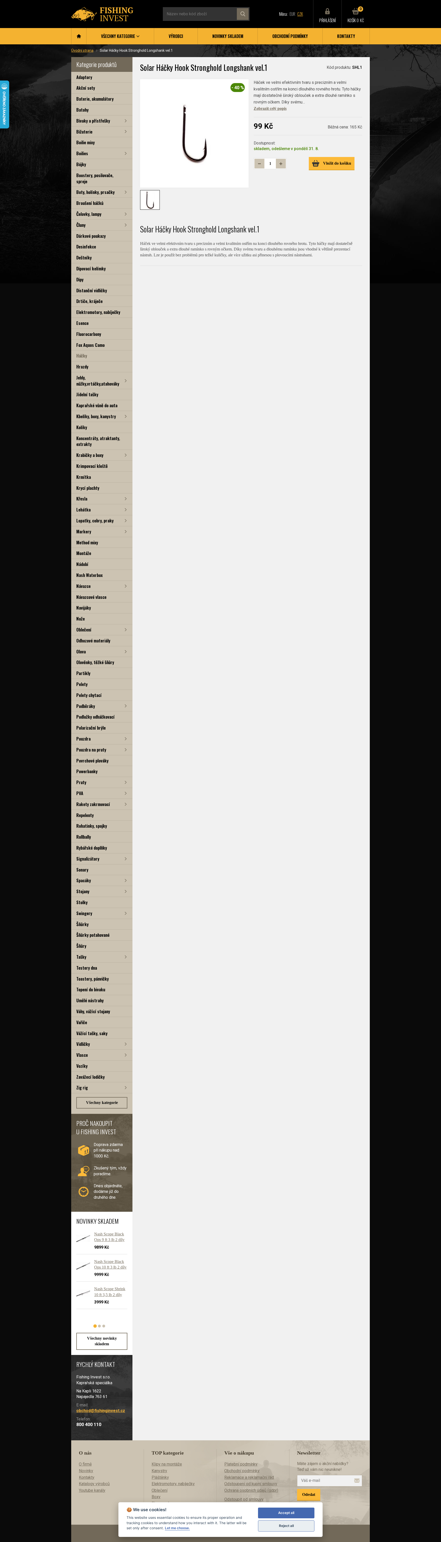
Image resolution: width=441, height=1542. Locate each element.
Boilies (82, 153)
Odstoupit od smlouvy (244, 1499)
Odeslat (308, 1494)
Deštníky (84, 257)
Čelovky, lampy (88, 214)
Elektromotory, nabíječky (98, 312)
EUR (292, 14)
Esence (82, 323)
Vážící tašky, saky (91, 1033)
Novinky (86, 1470)
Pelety (82, 684)
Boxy (156, 1496)
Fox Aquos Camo (90, 345)
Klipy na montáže (167, 1464)
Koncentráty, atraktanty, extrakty (98, 441)
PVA (79, 793)
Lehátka (83, 509)
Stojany (82, 891)
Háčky (81, 355)
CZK (300, 14)
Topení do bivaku (90, 989)
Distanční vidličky (91, 290)
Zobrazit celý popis (270, 108)
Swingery (84, 913)
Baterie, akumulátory (95, 99)
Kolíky (81, 427)
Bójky (81, 164)
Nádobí (82, 564)
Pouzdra (83, 738)
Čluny (80, 225)
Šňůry (81, 946)
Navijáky (83, 607)
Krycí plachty (87, 488)
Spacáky (83, 880)
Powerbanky (86, 771)
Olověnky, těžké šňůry (95, 662)
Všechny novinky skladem (102, 1341)
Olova (81, 651)
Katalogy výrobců (94, 1483)
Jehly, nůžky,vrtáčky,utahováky (97, 380)
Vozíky (82, 1066)
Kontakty (346, 36)
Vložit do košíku (337, 163)
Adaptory (84, 77)
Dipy (79, 279)
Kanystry (159, 1470)
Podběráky (85, 706)
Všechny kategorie (102, 1102)
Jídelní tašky (87, 394)
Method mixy (87, 542)
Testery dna (86, 968)
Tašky (81, 957)
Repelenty (85, 815)
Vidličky (83, 1044)
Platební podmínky (241, 1464)
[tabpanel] (99, 1272)
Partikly (83, 673)
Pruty (81, 782)
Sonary (82, 869)
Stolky (82, 902)
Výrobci (176, 36)
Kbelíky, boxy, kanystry (96, 416)
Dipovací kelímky (91, 268)
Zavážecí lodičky (90, 1077)
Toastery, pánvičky (92, 979)
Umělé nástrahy (90, 1000)
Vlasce (82, 1055)
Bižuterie (84, 131)
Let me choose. (177, 1528)
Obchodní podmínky (290, 36)
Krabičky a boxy (89, 455)
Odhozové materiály (93, 640)
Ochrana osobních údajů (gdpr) (251, 1490)
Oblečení (83, 629)
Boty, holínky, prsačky (95, 192)
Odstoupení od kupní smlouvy (250, 1483)
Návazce (83, 586)
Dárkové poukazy (91, 236)
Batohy (82, 110)
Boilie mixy (85, 142)
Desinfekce (86, 246)
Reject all (286, 1526)
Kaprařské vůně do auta (96, 405)
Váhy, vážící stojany (93, 1011)
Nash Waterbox (89, 575)
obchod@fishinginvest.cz (100, 1410)
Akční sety (85, 88)
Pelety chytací (89, 695)
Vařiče (81, 1022)
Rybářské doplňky (91, 848)
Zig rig (82, 1087)
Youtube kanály (92, 1490)
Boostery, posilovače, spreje (94, 178)
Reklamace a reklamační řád (249, 1477)
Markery (83, 531)
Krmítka (83, 477)
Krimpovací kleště (92, 466)
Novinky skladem (227, 36)
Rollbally (83, 837)
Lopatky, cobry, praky (95, 520)
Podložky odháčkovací (95, 717)
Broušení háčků (89, 203)
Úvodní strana (82, 50)
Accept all (286, 1513)
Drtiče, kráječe (89, 301)
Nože (80, 618)
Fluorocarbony (88, 334)
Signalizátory (87, 858)
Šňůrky (82, 924)
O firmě (85, 1464)
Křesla (81, 498)
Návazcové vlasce (91, 597)
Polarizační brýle (91, 727)
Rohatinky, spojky (91, 826)
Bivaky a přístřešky (93, 120)
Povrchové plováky (92, 760)
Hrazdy (82, 366)
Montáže (83, 553)
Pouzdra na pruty (91, 749)
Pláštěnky (160, 1477)
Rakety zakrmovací (93, 804)
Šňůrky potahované (92, 935)
